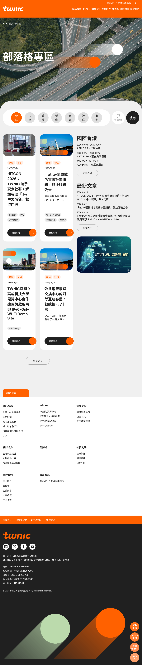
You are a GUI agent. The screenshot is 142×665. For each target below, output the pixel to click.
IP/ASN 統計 (46, 425)
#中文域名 (13, 220)
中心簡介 (7, 481)
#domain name (53, 214)
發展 (70, 118)
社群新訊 (81, 453)
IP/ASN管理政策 (48, 421)
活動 (56, 118)
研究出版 (81, 463)
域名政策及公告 (10, 426)
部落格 (43, 447)
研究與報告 (36, 519)
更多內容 (87, 173)
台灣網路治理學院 (12, 463)
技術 (29, 118)
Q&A (5, 435)
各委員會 (7, 490)
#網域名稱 (50, 220)
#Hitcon (12, 214)
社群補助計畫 (9, 458)
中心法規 (7, 500)
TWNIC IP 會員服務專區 (119, 3)
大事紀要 (7, 495)
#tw (22, 214)
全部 (16, 118)
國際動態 (81, 458)
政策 (43, 118)
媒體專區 (50, 519)
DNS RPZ (81, 416)
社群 (83, 118)
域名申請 (7, 417)
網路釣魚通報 (83, 412)
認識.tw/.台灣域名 (11, 412)
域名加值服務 (9, 421)
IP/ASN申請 (134, 637)
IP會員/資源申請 (48, 411)
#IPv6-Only (14, 328)
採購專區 (7, 519)
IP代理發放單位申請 (50, 416)
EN (136, 2)
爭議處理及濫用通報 (13, 431)
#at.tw (63, 219)
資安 (96, 118)
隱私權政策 (21, 519)
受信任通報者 (83, 421)
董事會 (6, 486)
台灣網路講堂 (9, 453)
